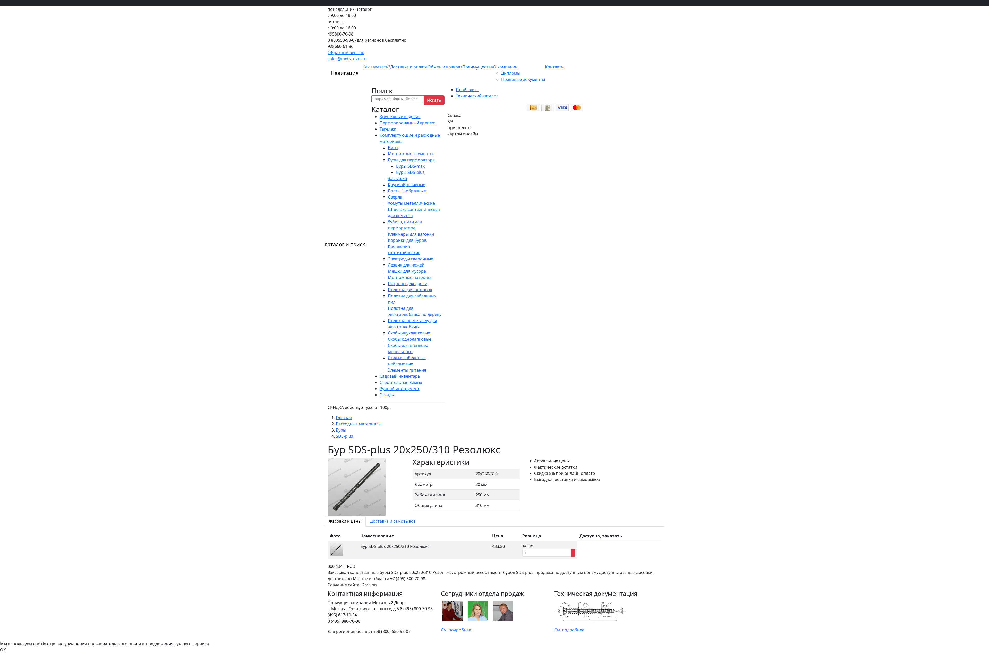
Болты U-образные (407, 191)
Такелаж (388, 129)
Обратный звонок (346, 52)
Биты (393, 147)
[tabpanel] (494, 545)
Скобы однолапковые (409, 339)
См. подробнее (456, 630)
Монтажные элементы (410, 154)
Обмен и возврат (445, 67)
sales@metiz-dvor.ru (347, 59)
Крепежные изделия (400, 116)
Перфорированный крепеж (407, 123)
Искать (434, 100)
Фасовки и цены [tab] (345, 521)
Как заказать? (376, 67)
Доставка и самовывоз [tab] (393, 521)
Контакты (554, 67)
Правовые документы (523, 79)
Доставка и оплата (409, 67)
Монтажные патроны (409, 277)
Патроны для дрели (407, 283)
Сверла (395, 197)
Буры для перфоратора (411, 160)
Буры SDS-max (410, 166)
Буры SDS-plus (410, 172)
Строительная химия (401, 382)
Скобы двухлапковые (409, 333)
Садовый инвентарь (400, 376)
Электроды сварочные (410, 259)
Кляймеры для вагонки (411, 234)
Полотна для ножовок (410, 290)
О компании (505, 67)
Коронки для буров (407, 240)
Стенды (387, 395)
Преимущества (477, 67)
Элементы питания (407, 370)
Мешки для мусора (407, 271)
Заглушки (397, 178)
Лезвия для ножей (406, 265)
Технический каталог (477, 96)
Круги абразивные (406, 184)
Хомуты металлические (411, 203)
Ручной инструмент (400, 388)
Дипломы (510, 73)
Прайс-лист (467, 89)
